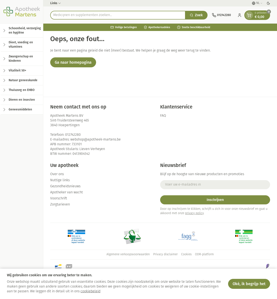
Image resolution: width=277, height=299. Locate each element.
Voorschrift (58, 198)
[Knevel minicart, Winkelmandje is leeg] (249, 15)
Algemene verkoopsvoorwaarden (128, 254)
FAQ (163, 116)
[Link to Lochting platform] (267, 266)
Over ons (57, 174)
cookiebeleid (90, 291)
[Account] (239, 15)
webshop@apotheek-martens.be (95, 139)
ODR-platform (204, 254)
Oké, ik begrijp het (249, 283)
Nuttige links (60, 180)
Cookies (186, 254)
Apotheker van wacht (66, 192)
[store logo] (21, 11)
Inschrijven (215, 200)
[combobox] (117, 15)
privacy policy (194, 213)
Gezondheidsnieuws (65, 186)
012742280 (73, 135)
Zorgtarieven (60, 204)
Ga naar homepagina (73, 62)
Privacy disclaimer (165, 254)
